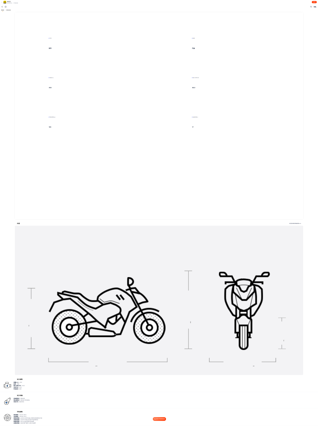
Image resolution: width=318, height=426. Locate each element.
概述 (2, 10)
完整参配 (8, 10)
